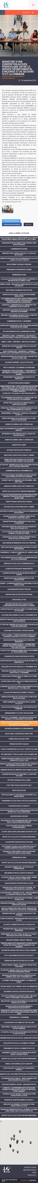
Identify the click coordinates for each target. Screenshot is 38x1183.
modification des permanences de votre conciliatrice (19, 579)
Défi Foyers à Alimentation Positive (19, 290)
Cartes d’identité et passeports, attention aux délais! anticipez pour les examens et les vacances (19, 945)
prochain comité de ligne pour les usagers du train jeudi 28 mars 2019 (19, 527)
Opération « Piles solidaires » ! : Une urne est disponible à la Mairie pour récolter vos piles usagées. (19, 372)
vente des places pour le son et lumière (19, 455)
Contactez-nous (30, 1167)
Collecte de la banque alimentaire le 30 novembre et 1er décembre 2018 (19, 651)
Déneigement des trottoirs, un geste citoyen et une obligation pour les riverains (19, 934)
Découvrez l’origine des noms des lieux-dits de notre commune (19, 1027)
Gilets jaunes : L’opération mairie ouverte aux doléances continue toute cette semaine (19, 635)
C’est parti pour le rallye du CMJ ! (19, 785)
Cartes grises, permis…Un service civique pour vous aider (19, 965)
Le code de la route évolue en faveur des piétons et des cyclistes (19, 1032)
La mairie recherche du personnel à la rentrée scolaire (19, 775)
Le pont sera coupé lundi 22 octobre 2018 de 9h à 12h (19, 682)
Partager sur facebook (12, 224)
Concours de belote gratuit (19, 806)
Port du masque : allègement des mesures (19, 367)
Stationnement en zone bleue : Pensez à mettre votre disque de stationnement (19, 398)
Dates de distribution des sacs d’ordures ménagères (19, 640)
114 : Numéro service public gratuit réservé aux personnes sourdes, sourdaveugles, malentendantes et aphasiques (19, 300)
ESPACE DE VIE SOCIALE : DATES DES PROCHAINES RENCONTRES (19, 295)
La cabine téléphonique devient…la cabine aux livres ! (19, 981)
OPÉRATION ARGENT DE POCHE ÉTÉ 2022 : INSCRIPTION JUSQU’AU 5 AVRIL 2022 (19, 357)
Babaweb (33, 1180)
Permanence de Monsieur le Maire (19, 269)
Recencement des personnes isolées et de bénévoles (19, 377)
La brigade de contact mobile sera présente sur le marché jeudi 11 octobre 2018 (19, 687)
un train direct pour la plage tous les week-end (19, 754)
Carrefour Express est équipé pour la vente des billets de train (19, 697)
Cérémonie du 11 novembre (19, 1017)
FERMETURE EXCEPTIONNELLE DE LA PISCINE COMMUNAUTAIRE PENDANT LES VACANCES (19, 460)
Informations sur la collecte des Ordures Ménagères (19, 929)
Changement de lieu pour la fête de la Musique (19, 801)
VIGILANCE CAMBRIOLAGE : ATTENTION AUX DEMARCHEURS (19, 867)
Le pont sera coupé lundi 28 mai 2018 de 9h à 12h (19, 832)
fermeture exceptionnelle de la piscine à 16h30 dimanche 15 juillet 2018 (19, 759)
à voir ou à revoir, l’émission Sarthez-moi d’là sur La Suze (19, 919)
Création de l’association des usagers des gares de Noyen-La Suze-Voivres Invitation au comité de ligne (19, 1012)
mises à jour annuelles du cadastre (19, 1064)
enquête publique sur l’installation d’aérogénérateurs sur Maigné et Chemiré (19, 604)
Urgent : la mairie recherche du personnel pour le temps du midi (19, 584)
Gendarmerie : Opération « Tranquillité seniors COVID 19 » (19, 414)
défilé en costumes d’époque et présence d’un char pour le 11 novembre (19, 671)
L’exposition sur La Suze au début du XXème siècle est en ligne (19, 610)
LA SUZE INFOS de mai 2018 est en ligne (19, 842)
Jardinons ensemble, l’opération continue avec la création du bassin (19, 903)
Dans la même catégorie (19, 233)
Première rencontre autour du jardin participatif (19, 1038)
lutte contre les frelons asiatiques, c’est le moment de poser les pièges (19, 532)
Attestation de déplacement (19, 383)
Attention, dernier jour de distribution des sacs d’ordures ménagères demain (19, 971)
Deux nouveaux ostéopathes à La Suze (19, 883)
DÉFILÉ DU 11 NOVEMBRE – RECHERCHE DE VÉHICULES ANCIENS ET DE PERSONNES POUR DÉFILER (19, 718)
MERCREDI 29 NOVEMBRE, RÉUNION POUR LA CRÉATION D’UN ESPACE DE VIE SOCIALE (19, 316)
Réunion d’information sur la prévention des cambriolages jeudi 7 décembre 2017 (19, 976)
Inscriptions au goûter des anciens (19, 594)
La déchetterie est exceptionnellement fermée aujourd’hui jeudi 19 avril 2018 (19, 878)
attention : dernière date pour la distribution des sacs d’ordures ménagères (19, 465)
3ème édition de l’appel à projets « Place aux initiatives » (19, 254)
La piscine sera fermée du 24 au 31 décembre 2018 (19, 615)
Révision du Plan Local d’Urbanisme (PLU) (19, 563)
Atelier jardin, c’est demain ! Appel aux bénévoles (19, 986)
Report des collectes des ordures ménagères (19, 862)
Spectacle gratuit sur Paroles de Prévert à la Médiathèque (19, 795)
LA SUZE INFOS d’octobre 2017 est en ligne (19, 1022)
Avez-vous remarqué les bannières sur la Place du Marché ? (19, 429)
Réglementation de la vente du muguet (19, 873)
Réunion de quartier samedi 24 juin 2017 (19, 1100)
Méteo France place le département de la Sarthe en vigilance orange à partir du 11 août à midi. (19, 238)
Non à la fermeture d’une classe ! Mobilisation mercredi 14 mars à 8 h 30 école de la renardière (19, 909)
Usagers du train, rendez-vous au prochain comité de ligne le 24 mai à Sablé (19, 852)
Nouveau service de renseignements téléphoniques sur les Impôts (19, 1007)
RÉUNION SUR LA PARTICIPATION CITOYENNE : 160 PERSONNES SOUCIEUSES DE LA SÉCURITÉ (19, 888)
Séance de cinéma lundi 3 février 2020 (19, 424)
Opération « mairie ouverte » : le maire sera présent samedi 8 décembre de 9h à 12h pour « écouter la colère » (19, 646)
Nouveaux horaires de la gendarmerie (19, 728)
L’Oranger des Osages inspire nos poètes (19, 656)
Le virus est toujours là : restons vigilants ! (19, 393)
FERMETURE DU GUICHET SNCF (19, 739)
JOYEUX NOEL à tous (19, 599)
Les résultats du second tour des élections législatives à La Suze (19, 1094)
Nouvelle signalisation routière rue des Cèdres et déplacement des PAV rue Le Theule (19, 764)
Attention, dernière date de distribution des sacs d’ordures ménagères (19, 625)
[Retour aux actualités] (2, 12)
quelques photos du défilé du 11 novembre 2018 (19, 666)
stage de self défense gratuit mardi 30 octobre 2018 (19, 677)
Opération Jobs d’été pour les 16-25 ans (19, 960)
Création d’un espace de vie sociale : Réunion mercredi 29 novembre (19, 310)
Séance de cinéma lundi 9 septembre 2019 (19, 486)
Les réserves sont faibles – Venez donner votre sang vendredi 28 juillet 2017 (19, 1079)
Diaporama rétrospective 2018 (19, 589)
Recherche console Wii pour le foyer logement (19, 950)
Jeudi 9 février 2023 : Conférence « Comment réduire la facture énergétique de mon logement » (19, 352)
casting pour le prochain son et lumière (19, 507)
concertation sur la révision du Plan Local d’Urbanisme (19, 522)
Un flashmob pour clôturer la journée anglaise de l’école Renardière (19, 558)
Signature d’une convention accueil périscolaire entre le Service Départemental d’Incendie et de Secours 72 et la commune (19, 723)
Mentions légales (29, 1170)
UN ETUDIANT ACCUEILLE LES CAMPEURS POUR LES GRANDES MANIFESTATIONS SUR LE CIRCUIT (19, 847)
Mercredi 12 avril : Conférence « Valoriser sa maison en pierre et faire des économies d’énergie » (19, 336)
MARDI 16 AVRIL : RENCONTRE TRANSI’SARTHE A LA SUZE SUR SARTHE (19, 285)
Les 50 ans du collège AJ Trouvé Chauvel (19, 630)
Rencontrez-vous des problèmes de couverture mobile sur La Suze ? (19, 1001)
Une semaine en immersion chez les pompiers (19, 543)
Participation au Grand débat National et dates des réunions (19, 548)
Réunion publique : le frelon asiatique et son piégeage (19, 914)
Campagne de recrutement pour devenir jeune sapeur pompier (19, 243)
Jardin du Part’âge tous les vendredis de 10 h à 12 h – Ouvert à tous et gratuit (19, 259)
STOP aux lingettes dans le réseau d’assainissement (19, 826)
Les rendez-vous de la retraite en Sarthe (19, 991)
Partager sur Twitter (11, 221)
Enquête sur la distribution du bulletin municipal (19, 1074)
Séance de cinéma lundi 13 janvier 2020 (19, 440)
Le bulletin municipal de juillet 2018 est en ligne (19, 749)
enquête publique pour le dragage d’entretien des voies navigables (19, 620)
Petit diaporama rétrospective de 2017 (19, 955)
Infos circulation (19, 790)
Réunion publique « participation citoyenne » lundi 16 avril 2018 (19, 898)
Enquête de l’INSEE (19, 445)
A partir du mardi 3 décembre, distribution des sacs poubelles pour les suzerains (19, 475)
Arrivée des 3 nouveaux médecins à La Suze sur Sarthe (19, 347)
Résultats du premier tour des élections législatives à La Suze (19, 1105)
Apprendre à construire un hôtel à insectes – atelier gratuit (19, 434)
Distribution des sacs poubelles (19, 450)
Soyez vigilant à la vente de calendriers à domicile (19, 1069)
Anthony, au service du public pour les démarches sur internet (19, 512)
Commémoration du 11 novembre (19, 321)
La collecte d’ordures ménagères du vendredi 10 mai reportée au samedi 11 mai (19, 279)
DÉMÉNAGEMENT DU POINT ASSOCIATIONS (19, 713)
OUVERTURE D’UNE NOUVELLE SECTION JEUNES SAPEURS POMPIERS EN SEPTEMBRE (19, 326)
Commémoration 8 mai (19, 249)
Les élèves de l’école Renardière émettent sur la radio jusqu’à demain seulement (19, 821)
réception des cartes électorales (19, 501)
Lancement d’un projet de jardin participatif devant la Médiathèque (19, 1053)
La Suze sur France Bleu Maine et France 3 (19, 692)
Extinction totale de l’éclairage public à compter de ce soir (19, 403)
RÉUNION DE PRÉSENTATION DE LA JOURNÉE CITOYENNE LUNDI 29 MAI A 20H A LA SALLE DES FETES (19, 1110)
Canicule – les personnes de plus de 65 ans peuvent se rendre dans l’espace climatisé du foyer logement (19, 1089)
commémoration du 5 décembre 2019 (19, 470)
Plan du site (31, 1175)
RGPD (34, 1172)
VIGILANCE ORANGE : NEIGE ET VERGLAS (19, 940)
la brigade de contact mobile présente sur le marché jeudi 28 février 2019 (19, 537)
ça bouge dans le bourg (19, 816)
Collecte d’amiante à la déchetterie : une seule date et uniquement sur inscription (19, 996)
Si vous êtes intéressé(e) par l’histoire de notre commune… (19, 708)
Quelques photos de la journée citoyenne (19, 1043)
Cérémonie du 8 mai (19, 275)
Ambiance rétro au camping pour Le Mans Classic (19, 770)
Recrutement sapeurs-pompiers (19, 264)
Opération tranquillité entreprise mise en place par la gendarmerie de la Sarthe (19, 408)
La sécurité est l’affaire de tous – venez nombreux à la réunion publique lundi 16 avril (19, 893)
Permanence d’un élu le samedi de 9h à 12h (19, 1048)
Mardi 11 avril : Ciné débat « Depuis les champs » (19, 342)
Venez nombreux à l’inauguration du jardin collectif (19, 702)
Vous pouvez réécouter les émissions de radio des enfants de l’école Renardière (19, 811)
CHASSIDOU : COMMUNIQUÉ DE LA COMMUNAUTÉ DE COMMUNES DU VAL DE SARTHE (19, 305)
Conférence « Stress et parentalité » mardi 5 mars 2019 (19, 553)
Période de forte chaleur (19, 744)
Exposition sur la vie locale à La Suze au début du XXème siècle (19, 661)
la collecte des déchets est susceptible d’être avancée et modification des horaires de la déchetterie (19, 496)
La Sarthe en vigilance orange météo (19, 568)
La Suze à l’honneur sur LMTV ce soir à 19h (19, 924)
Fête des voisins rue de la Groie (19, 780)
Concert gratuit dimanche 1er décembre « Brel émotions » (19, 481)
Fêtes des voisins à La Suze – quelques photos (19, 1084)
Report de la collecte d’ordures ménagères (19, 491)
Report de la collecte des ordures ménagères (19, 1058)
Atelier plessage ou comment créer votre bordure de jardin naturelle (19, 517)
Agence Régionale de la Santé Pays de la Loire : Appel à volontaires (19, 419)
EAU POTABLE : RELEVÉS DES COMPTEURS (19, 734)
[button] (22, 1141)
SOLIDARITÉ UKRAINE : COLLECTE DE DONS (19, 362)
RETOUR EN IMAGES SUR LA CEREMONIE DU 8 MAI (19, 331)
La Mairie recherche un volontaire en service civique (19, 573)
